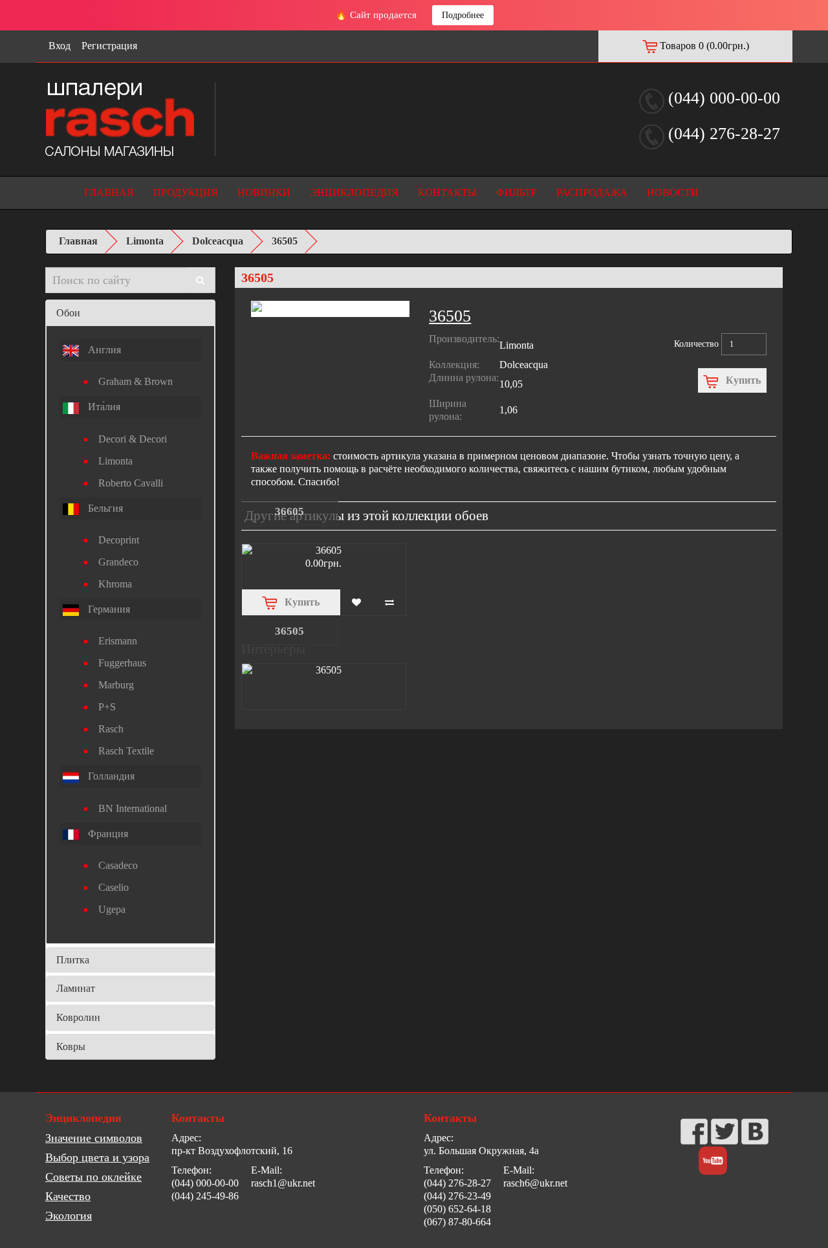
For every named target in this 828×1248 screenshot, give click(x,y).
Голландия (110, 776)
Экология (68, 1215)
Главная (109, 192)
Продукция (185, 192)
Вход (60, 45)
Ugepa (111, 909)
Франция (106, 833)
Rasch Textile (126, 750)
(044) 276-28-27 (724, 133)
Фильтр (516, 192)
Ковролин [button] (78, 1017)
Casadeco (118, 865)
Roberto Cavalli (130, 482)
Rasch (111, 728)
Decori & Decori (132, 438)
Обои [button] (68, 312)
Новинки (263, 192)
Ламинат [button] (75, 988)
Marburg (116, 684)
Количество (696, 344)
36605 (289, 511)
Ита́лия (102, 406)
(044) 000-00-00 (724, 98)
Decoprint (118, 539)
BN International (132, 808)
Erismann (117, 640)
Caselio (113, 887)
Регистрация (109, 45)
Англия (103, 349)
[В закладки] (356, 602)
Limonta (145, 240)
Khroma (115, 583)
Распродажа (591, 192)
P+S (107, 706)
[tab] (130, 313)
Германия (107, 609)
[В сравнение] (389, 602)
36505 (285, 240)
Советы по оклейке (93, 1176)
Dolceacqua (217, 240)
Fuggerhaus (122, 662)
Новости (673, 192)
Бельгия (104, 508)
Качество (68, 1196)
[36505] (324, 670)
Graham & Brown (135, 381)
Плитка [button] (72, 959)
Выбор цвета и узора (97, 1157)
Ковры (70, 1046)
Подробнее (463, 15)
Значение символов (93, 1138)
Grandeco (118, 561)
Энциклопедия (354, 192)
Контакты (447, 192)
